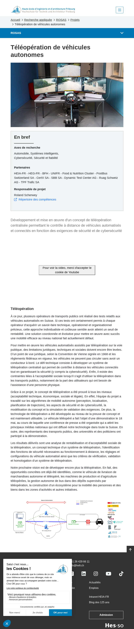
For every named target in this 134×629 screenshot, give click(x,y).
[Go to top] (130, 550)
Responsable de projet (30, 189)
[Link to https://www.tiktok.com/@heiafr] (121, 573)
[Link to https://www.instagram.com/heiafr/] (96, 573)
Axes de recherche (27, 147)
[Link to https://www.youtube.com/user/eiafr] (108, 573)
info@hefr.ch (76, 565)
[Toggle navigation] (119, 10)
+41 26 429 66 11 (79, 561)
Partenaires (22, 167)
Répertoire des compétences (37, 199)
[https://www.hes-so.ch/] (114, 625)
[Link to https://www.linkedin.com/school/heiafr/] (84, 573)
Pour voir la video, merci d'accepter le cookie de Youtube (67, 270)
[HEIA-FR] (43, 10)
